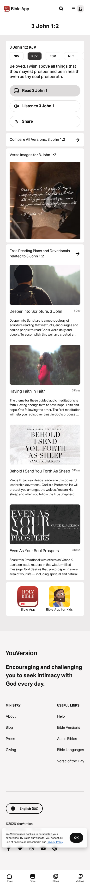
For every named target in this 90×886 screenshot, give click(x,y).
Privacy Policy (55, 842)
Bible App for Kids (59, 609)
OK (76, 838)
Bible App (28, 609)
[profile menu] (77, 8)
